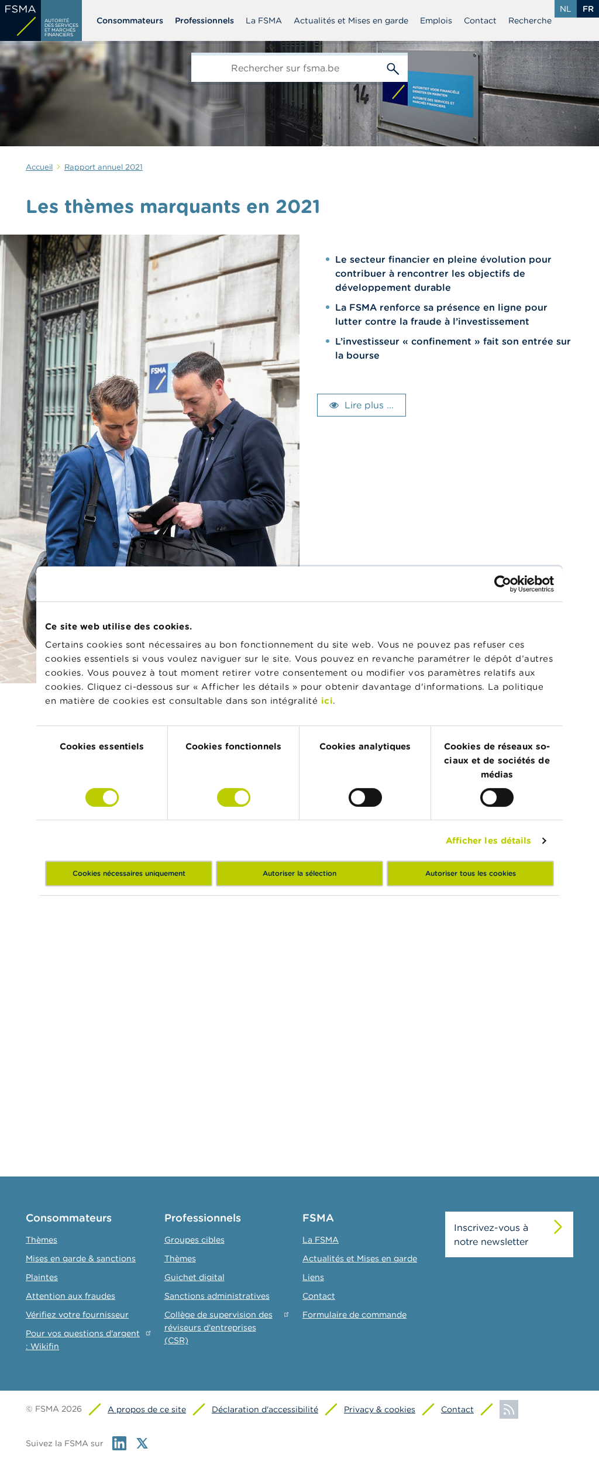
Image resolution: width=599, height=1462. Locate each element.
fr (588, 9)
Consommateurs (130, 20)
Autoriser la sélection (299, 873)
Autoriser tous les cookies (470, 873)
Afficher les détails (489, 840)
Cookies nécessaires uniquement (129, 873)
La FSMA (264, 20)
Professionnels (204, 20)
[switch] (233, 797)
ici (327, 700)
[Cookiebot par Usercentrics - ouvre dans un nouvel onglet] (503, 584)
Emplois (436, 20)
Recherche (530, 20)
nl (566, 9)
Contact (480, 20)
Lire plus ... (369, 405)
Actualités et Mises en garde (351, 20)
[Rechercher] (393, 67)
